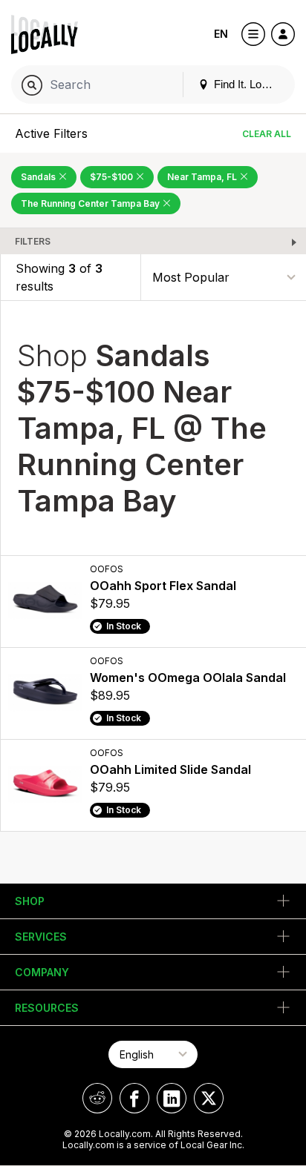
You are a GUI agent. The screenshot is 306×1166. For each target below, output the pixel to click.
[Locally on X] (209, 1098)
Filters (33, 241)
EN (221, 33)
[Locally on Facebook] (134, 1098)
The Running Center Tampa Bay (91, 203)
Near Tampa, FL (203, 176)
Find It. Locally (247, 84)
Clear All (266, 133)
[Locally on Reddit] (97, 1098)
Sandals (39, 176)
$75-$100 (112, 176)
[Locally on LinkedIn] (171, 1098)
